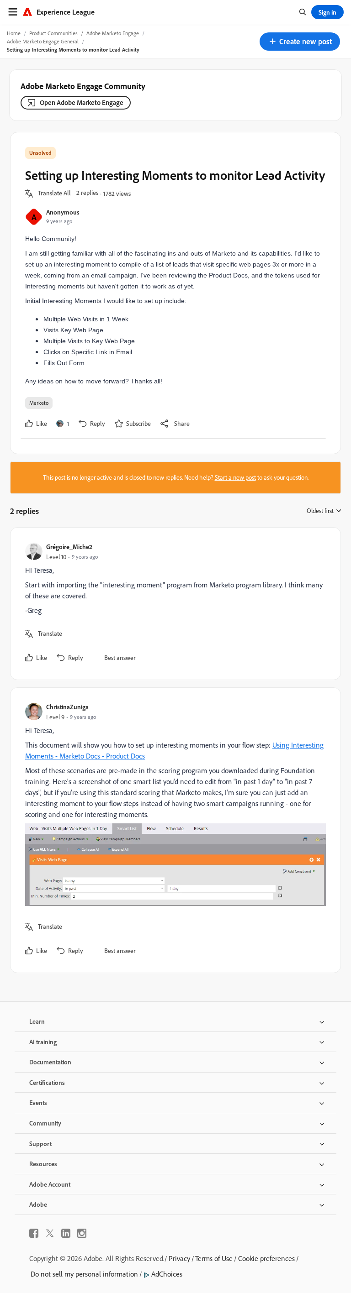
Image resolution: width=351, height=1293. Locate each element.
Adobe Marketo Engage (112, 33)
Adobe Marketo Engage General (43, 41)
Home (14, 33)
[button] (300, 41)
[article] (173, 603)
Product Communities (53, 33)
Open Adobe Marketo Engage (81, 102)
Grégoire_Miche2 (69, 546)
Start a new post (235, 477)
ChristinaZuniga (67, 707)
